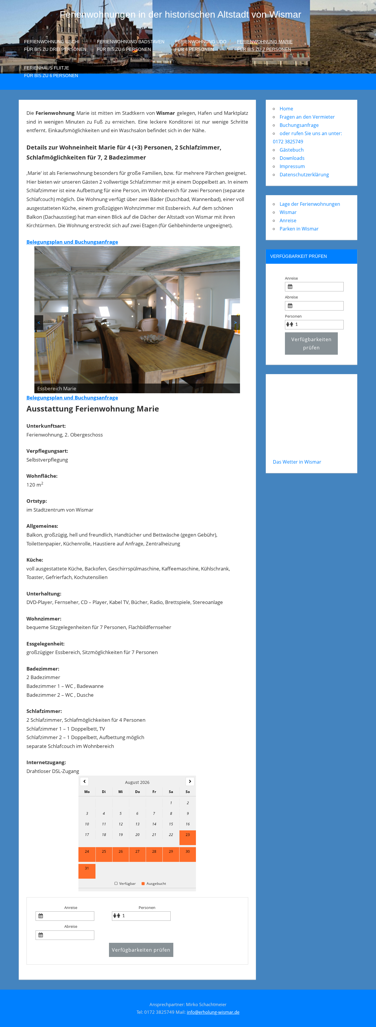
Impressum (292, 166)
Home (286, 108)
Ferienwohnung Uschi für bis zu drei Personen (55, 45)
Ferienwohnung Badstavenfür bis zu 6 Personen (130, 45)
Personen (147, 907)
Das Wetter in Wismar (297, 462)
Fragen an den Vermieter (307, 117)
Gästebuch (292, 150)
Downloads (292, 158)
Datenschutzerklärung (304, 174)
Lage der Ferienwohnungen (310, 204)
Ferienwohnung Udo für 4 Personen (200, 45)
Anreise (70, 907)
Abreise (70, 926)
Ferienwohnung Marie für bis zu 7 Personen (265, 45)
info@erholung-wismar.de (213, 1012)
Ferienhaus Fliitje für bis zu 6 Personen (51, 71)
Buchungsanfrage (299, 125)
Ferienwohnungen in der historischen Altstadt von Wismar (180, 14)
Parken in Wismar (299, 228)
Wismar (288, 212)
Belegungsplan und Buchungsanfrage (72, 241)
